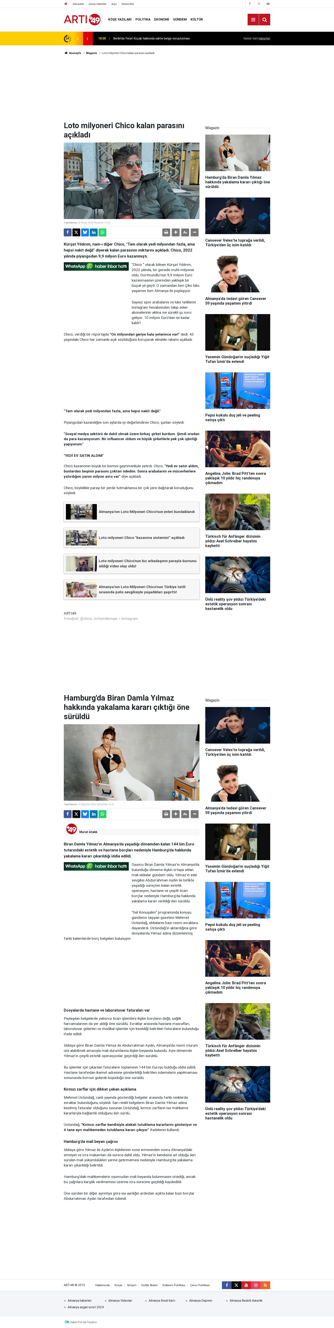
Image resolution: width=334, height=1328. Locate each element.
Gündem (180, 19)
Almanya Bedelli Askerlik (246, 1300)
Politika (142, 19)
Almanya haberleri (79, 1300)
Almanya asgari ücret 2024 (86, 1307)
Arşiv (114, 4)
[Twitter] (76, 232)
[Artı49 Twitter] (259, 4)
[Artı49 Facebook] (250, 4)
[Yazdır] (166, 232)
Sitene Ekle (128, 4)
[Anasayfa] (66, 4)
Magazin (91, 53)
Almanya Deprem (200, 1300)
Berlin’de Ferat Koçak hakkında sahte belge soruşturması (151, 38)
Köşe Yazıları (120, 19)
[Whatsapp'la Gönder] (102, 232)
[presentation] (78, 38)
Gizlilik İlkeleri (149, 1285)
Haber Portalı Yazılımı (83, 1322)
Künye (118, 1285)
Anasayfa (74, 53)
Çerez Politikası (200, 1285)
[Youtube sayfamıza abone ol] (246, 1285)
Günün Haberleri (98, 4)
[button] (176, 232)
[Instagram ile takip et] (256, 1285)
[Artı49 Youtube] (268, 4)
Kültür (197, 19)
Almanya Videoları (120, 1300)
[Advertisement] (167, 88)
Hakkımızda (102, 1285)
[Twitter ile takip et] (236, 1285)
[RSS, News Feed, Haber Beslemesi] (265, 1285)
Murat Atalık (88, 832)
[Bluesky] (85, 232)
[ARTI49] (82, 19)
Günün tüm (257, 38)
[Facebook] (68, 232)
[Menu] (253, 19)
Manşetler (78, 4)
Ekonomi (161, 19)
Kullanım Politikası (174, 1285)
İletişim (131, 1285)
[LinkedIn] (94, 232)
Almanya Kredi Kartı (162, 1300)
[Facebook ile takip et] (227, 1285)
